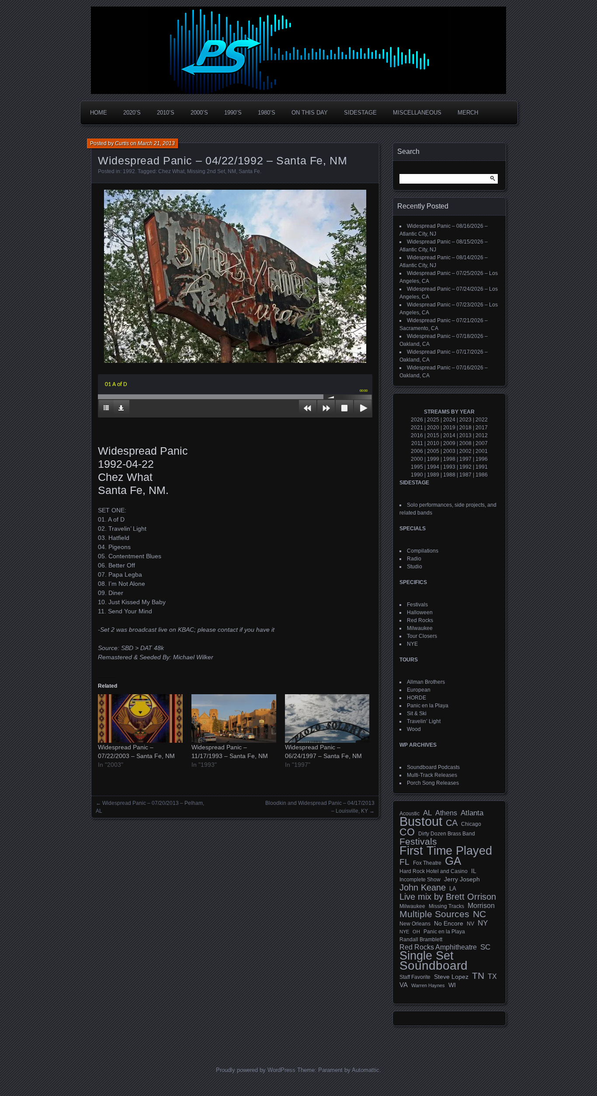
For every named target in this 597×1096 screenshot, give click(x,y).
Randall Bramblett (420, 939)
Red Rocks (420, 620)
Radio (414, 559)
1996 (482, 459)
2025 (433, 420)
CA (452, 823)
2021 (417, 427)
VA (403, 984)
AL (427, 813)
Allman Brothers (426, 682)
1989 (433, 475)
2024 (449, 420)
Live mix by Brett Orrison (447, 897)
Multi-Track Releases (432, 775)
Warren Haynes (428, 985)
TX (492, 976)
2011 (417, 443)
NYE (412, 644)
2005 (433, 451)
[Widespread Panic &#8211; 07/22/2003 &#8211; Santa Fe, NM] (140, 718)
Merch (468, 112)
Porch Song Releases (433, 783)
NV (470, 923)
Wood (414, 729)
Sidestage (360, 112)
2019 (449, 427)
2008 (465, 443)
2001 (482, 451)
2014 (449, 435)
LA (452, 889)
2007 (482, 443)
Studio (414, 567)
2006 (417, 451)
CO (407, 832)
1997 (465, 459)
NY (483, 923)
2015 (433, 435)
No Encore (448, 923)
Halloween (420, 612)
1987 (465, 475)
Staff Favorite (414, 977)
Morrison (481, 905)
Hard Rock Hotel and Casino (433, 871)
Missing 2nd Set (206, 171)
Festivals (417, 605)
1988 (449, 475)
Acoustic (409, 813)
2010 (433, 443)
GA (453, 861)
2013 (465, 435)
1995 (417, 467)
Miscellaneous (417, 112)
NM (232, 171)
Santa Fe (249, 171)
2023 (465, 420)
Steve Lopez (451, 976)
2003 (449, 451)
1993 (449, 467)
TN (478, 976)
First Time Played (445, 851)
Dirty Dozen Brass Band (446, 833)
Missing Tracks (446, 906)
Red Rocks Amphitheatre (438, 947)
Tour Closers (422, 636)
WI (452, 984)
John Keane (422, 887)
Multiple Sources (434, 914)
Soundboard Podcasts (433, 767)
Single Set (426, 956)
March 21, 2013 (156, 143)
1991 (482, 467)
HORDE (416, 698)
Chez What (171, 171)
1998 (449, 459)
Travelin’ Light (424, 721)
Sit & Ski (417, 713)
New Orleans (414, 924)
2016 (417, 435)
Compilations (422, 551)
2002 (465, 451)
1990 (417, 475)
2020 (433, 427)
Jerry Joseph (462, 879)
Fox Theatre (427, 863)
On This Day (310, 112)
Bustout (420, 821)
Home (98, 112)
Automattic (365, 1070)
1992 (129, 171)
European (418, 690)
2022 (482, 420)
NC (479, 914)
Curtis (122, 143)
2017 (482, 427)
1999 (433, 459)
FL (404, 862)
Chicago (471, 824)
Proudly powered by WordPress (255, 1070)
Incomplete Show (420, 880)
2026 (417, 420)
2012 (482, 435)
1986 (482, 475)
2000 (417, 459)
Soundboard (433, 966)
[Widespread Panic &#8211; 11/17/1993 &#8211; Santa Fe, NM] (233, 718)
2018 (465, 427)
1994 (433, 467)
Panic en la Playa (427, 706)
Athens (446, 813)
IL (473, 870)
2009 (449, 443)
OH (416, 931)
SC (485, 947)
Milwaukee (420, 628)
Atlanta (472, 813)
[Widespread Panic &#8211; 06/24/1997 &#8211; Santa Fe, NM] (327, 718)
